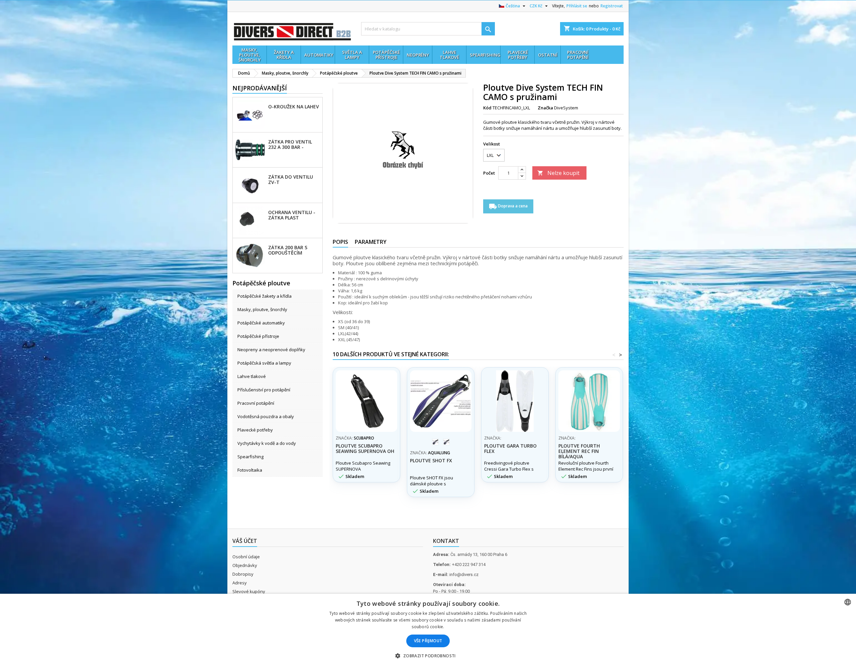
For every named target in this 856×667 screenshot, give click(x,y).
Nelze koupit (558, 173)
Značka (545, 108)
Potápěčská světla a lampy (264, 363)
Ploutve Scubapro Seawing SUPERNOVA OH (365, 448)
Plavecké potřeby (255, 430)
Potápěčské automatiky (261, 323)
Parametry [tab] (371, 242)
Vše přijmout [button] (428, 641)
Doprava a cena (508, 206)
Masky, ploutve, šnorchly (262, 309)
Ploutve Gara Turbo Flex (510, 448)
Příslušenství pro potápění (263, 390)
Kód (487, 108)
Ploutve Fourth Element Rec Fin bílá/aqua (579, 451)
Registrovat (612, 6)
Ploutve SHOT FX (431, 460)
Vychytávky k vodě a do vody (266, 443)
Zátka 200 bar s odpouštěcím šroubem (287, 250)
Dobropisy (242, 574)
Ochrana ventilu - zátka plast (291, 215)
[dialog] (428, 630)
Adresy (239, 583)
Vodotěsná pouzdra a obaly (265, 416)
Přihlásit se (576, 6)
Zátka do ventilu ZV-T (290, 179)
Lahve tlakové (251, 376)
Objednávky (244, 565)
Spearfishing (250, 457)
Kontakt (446, 541)
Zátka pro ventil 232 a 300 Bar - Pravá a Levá (290, 144)
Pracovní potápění (255, 403)
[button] (427, 655)
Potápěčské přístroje (258, 336)
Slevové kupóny (248, 591)
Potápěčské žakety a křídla (264, 296)
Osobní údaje (246, 557)
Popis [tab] (340, 242)
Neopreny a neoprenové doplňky (271, 350)
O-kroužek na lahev (293, 106)
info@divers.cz (463, 574)
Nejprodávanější (259, 88)
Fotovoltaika (249, 470)
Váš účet (244, 541)
